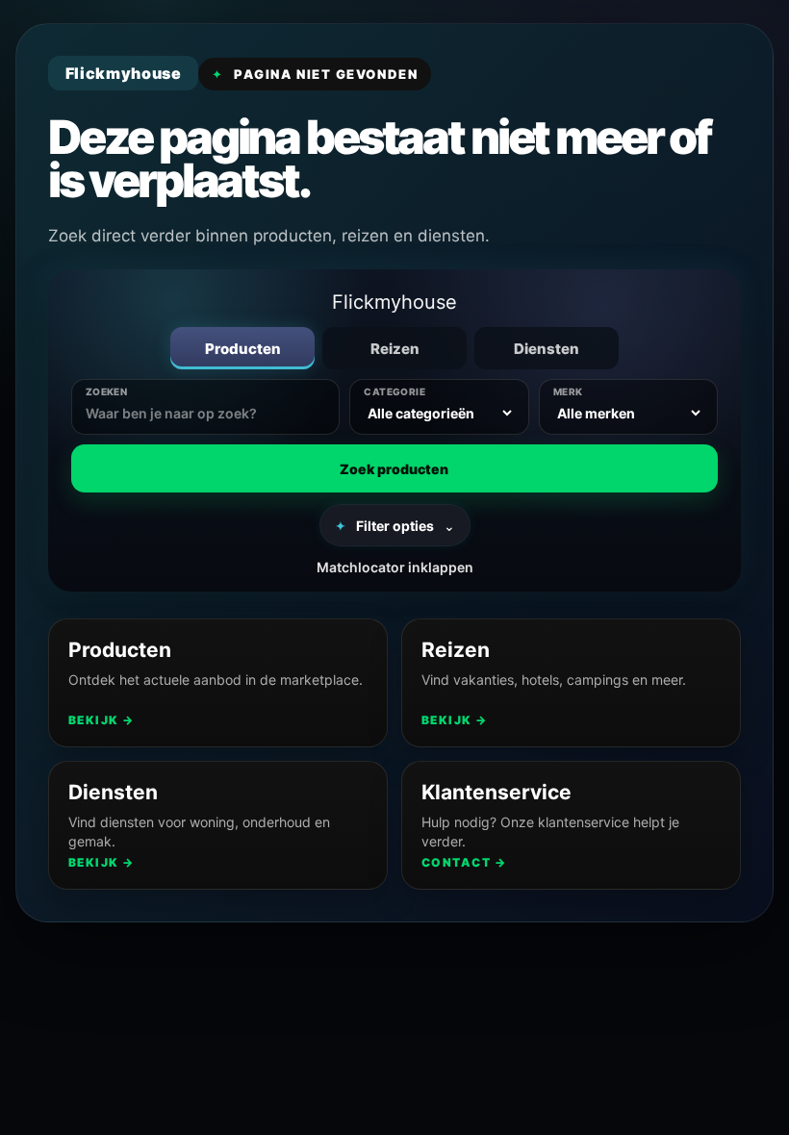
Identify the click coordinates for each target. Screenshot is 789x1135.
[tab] (242, 348)
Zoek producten (394, 469)
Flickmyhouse (394, 302)
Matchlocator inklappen (395, 567)
